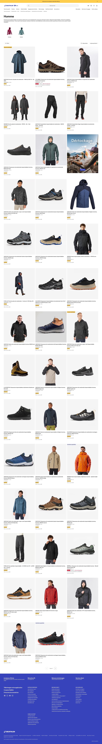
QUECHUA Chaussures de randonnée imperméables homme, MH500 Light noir (81, 388)
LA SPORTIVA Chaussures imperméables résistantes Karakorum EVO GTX (19, 388)
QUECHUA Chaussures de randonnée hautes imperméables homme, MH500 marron (49, 522)
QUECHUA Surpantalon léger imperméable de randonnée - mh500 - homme (81, 125)
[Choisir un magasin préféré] (88, 5)
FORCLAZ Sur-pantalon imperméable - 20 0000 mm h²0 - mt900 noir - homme (19, 566)
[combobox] (94, 43)
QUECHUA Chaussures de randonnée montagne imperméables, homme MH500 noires (50, 656)
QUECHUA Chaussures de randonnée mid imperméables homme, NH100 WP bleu (50, 345)
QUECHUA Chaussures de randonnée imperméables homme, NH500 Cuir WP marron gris (18, 611)
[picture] (19, 62)
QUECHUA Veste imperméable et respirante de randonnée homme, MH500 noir (81, 80)
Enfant (21, 37)
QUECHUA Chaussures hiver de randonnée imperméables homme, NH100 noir (17, 432)
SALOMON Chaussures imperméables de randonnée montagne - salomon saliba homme (82, 432)
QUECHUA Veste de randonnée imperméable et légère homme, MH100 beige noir (50, 388)
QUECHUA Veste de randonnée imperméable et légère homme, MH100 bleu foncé (82, 212)
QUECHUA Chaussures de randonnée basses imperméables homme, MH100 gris (49, 212)
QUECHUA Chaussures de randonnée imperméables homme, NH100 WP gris (18, 168)
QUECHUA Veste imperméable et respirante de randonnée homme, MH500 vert (49, 168)
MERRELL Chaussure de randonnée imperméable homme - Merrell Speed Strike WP (82, 566)
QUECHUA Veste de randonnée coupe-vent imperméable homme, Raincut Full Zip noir (17, 212)
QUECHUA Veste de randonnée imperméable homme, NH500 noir (19, 344)
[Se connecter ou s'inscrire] (94, 5)
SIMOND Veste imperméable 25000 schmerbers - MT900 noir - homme (82, 257)
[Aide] (91, 5)
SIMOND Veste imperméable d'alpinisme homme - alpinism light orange (82, 477)
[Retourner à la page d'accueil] (11, 5)
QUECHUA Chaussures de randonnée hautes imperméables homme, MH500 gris (18, 257)
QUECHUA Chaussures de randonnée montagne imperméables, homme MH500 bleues (19, 477)
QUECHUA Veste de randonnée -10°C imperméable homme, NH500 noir (81, 611)
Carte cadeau (95, 9)
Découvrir (82, 169)
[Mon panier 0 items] (96, 5)
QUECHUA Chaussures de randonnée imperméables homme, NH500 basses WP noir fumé (81, 302)
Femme (9, 37)
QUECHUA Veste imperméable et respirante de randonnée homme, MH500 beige (49, 477)
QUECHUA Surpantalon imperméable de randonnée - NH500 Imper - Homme (49, 125)
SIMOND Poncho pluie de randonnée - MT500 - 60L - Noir (17, 124)
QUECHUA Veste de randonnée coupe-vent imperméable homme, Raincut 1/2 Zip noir (80, 345)
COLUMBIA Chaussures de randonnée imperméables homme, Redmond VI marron (50, 80)
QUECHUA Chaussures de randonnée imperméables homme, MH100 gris (81, 522)
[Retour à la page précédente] (46, 668)
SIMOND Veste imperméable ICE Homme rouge (46, 610)
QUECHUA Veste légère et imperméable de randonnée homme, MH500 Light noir (50, 566)
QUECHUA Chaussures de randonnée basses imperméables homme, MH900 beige (49, 257)
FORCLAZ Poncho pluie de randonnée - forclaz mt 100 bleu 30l (18, 301)
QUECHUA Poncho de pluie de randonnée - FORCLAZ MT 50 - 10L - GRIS (19, 80)
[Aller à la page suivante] (55, 668)
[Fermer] (97, 1)
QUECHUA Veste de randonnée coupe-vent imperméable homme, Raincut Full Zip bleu (17, 522)
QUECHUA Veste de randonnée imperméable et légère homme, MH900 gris (50, 432)
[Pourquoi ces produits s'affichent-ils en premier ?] (81, 43)
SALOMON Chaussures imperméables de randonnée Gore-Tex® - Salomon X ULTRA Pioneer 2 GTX (50, 302)
